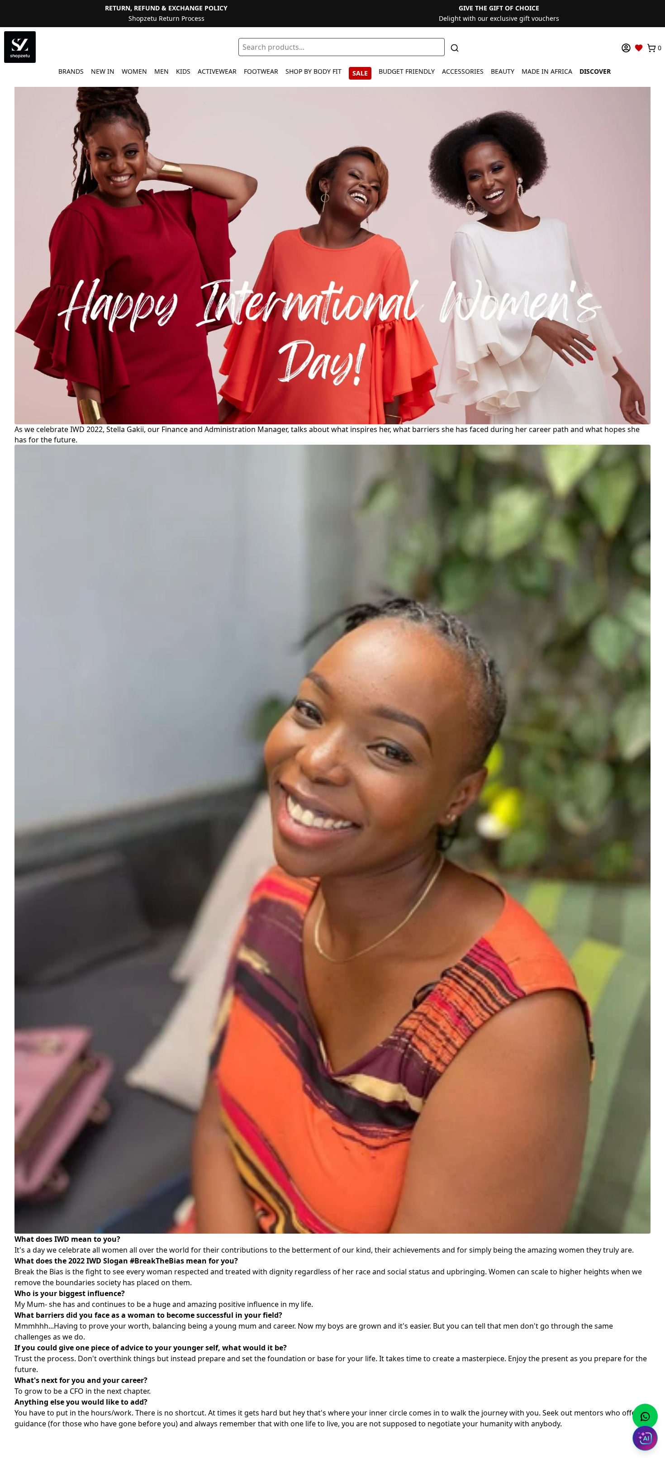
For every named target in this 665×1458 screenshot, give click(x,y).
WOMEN (134, 71)
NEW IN (102, 71)
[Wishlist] (638, 47)
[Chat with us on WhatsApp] (645, 1416)
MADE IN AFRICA (547, 71)
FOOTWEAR (261, 71)
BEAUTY (502, 71)
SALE (360, 73)
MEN (161, 71)
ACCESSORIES (463, 71)
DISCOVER (595, 71)
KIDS (183, 71)
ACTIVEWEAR (217, 71)
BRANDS (71, 71)
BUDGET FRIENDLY (407, 71)
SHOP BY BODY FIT (313, 71)
